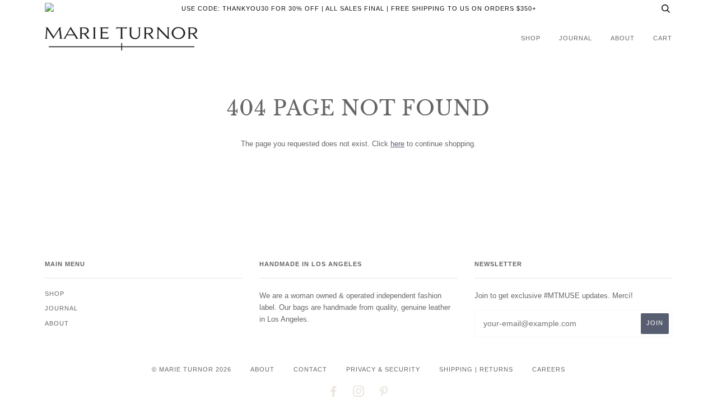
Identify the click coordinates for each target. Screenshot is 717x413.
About (623, 38)
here (397, 144)
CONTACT (310, 369)
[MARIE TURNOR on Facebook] (333, 393)
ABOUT (262, 369)
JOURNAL (575, 38)
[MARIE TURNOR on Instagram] (359, 393)
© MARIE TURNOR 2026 (191, 369)
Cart (662, 38)
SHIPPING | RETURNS (476, 369)
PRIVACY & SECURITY (383, 369)
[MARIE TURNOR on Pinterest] (384, 393)
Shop (531, 38)
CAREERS (548, 369)
